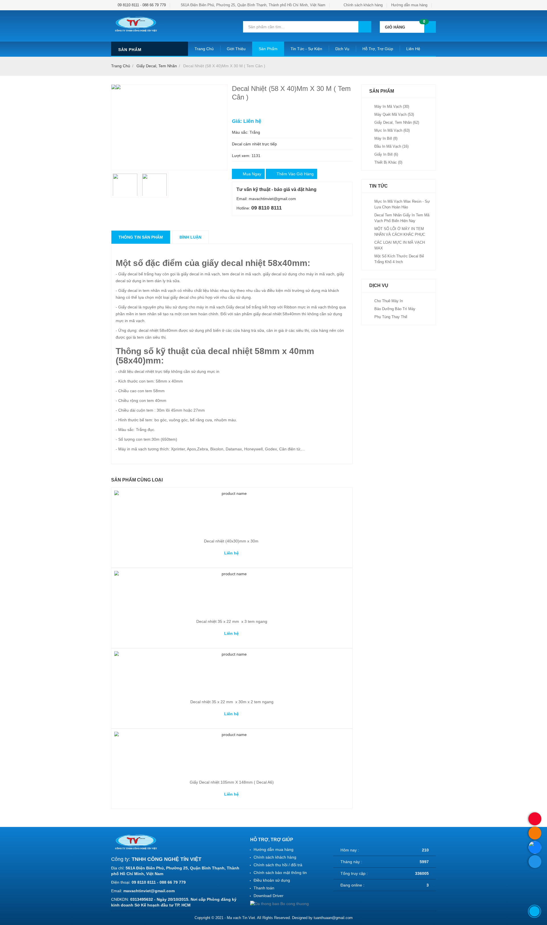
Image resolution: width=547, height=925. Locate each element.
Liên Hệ (413, 48)
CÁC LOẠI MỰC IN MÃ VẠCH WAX (399, 245)
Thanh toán (264, 888)
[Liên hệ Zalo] (534, 847)
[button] (408, 27)
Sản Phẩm (268, 48)
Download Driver (268, 895)
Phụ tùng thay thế (390, 317)
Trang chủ (120, 66)
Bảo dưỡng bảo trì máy (394, 309)
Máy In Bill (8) (385, 138)
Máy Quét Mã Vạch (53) (394, 114)
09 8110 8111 (128, 5)
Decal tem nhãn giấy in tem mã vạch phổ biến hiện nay (401, 218)
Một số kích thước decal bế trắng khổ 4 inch (399, 259)
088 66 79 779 (154, 5)
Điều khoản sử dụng (272, 880)
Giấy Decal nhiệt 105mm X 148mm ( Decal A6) (232, 782)
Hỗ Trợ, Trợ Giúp (377, 48)
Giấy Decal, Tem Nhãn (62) (396, 122)
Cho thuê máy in (388, 301)
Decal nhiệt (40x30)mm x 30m (232, 541)
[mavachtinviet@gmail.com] (534, 833)
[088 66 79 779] (534, 818)
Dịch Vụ (342, 48)
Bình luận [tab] (190, 237)
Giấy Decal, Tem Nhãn (156, 66)
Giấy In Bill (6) (386, 154)
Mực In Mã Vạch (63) (392, 130)
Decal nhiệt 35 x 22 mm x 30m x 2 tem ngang (232, 702)
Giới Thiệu (236, 48)
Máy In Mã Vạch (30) (391, 106)
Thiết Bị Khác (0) (388, 162)
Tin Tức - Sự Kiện (306, 48)
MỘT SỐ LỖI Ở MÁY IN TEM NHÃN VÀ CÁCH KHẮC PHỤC (399, 232)
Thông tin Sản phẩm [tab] (141, 237)
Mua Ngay (252, 174)
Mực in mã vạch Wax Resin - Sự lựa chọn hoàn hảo (402, 204)
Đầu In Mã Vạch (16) (391, 146)
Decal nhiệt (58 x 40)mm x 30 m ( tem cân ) (224, 66)
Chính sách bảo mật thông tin (280, 872)
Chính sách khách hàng (363, 5)
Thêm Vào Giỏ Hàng (295, 174)
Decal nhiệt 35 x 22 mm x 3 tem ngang (231, 621)
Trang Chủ (204, 48)
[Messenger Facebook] (534, 861)
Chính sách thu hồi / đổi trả (278, 865)
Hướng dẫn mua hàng (409, 5)
